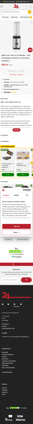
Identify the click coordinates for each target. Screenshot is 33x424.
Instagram (4, 392)
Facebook (4, 390)
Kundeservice (25, 337)
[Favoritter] (26, 6)
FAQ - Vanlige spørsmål (8, 367)
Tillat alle (16, 226)
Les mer (16, 130)
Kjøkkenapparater (24, 17)
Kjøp (8, 175)
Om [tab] (27, 195)
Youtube (4, 388)
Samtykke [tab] (6, 195)
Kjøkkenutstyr (14, 17)
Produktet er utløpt (16, 71)
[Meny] (2, 6)
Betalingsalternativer (7, 363)
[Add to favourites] (31, 22)
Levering (4, 357)
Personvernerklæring (7, 354)
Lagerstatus (5, 365)
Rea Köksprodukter (22, 239)
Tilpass (15, 232)
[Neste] (31, 17)
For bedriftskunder (7, 372)
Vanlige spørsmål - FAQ (8, 328)
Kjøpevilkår (5, 352)
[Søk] (29, 12)
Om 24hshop (5, 324)
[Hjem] (16, 6)
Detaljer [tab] (16, 195)
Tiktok (3, 394)
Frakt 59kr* (17, 264)
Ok (26, 280)
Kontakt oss (5, 359)
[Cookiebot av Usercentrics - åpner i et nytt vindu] (23, 190)
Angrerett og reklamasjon (9, 361)
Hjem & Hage (5, 17)
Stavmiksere (8, 239)
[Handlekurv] (30, 6)
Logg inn (4, 326)
